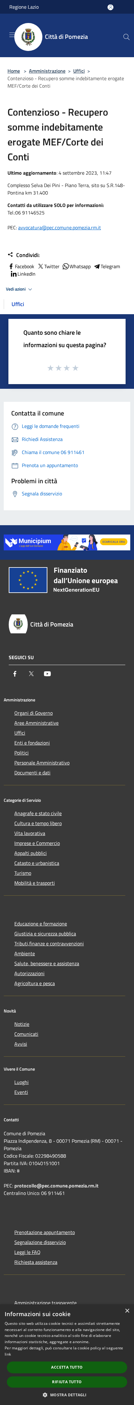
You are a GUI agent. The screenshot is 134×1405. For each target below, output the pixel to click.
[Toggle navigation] (12, 35)
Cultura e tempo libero (38, 823)
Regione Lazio (24, 7)
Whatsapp (80, 266)
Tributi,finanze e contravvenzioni (49, 943)
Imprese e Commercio (37, 843)
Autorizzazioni (29, 973)
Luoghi (21, 1082)
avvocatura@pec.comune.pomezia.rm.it (59, 227)
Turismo (22, 873)
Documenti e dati (32, 772)
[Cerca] (126, 37)
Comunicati (26, 1034)
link (8, 1354)
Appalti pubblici (30, 853)
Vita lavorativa (29, 833)
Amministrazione (47, 71)
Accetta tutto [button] (67, 1367)
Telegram (110, 266)
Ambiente (24, 953)
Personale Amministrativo (41, 762)
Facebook (24, 266)
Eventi (21, 1092)
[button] (66, 1395)
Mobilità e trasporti (34, 883)
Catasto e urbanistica (36, 863)
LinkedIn (26, 274)
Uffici (79, 71)
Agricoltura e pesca (34, 983)
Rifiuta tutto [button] (67, 1381)
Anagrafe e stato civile (38, 813)
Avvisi (20, 1044)
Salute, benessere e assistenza (46, 963)
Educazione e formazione (40, 923)
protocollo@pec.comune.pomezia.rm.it (56, 1185)
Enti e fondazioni (32, 742)
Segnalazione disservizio (40, 1242)
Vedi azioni (16, 289)
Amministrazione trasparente (45, 1302)
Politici (21, 752)
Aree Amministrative (36, 723)
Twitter (52, 266)
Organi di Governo (33, 713)
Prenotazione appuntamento (44, 1232)
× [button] (127, 1311)
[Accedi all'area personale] (110, 7)
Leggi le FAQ (27, 1252)
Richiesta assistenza (35, 1262)
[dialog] (67, 1354)
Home (13, 71)
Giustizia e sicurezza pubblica (45, 933)
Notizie (21, 1024)
